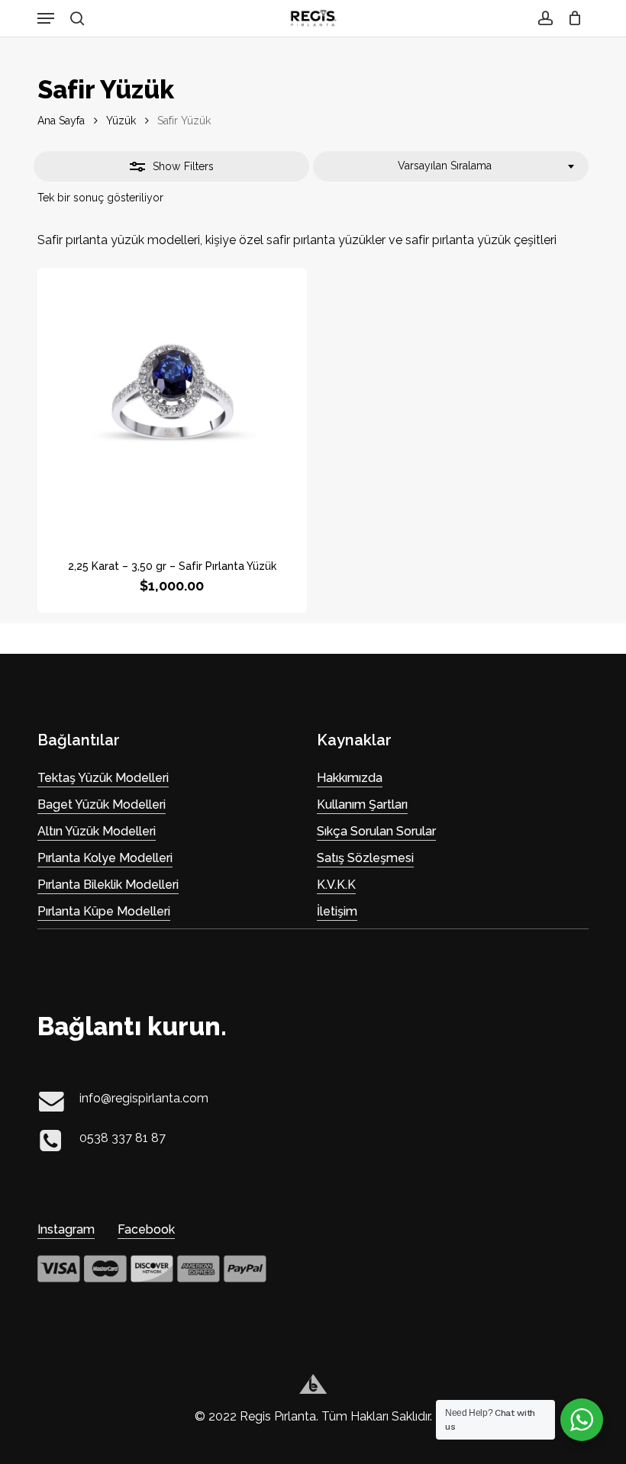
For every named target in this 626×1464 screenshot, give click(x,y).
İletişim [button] (337, 911)
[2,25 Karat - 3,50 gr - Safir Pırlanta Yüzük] (172, 402)
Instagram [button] (66, 1229)
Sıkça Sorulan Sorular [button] (376, 831)
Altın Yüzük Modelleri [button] (96, 831)
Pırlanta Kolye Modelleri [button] (105, 858)
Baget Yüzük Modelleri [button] (101, 804)
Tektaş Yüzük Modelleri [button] (103, 778)
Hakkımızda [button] (349, 778)
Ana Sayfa (61, 120)
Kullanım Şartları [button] (362, 804)
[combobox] (451, 166)
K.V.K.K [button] (336, 884)
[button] (45, 18)
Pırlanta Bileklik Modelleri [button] (108, 884)
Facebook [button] (146, 1229)
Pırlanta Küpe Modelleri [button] (103, 911)
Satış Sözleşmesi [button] (365, 858)
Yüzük (121, 120)
